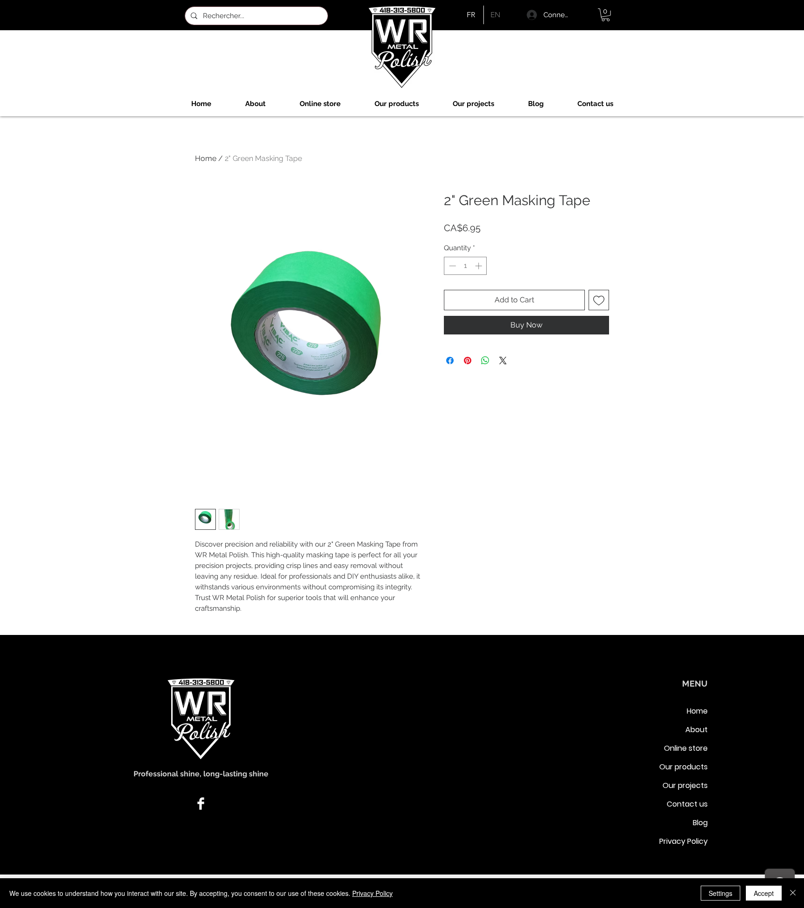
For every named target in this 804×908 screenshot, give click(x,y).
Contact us (687, 804)
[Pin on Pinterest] (467, 360)
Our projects (685, 785)
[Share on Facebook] (450, 360)
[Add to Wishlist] (599, 300)
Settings (720, 893)
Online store (686, 748)
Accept (764, 893)
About (696, 729)
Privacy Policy (683, 841)
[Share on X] (503, 360)
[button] (605, 14)
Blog (700, 822)
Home (205, 158)
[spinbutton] (465, 265)
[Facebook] (200, 803)
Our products (683, 766)
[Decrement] (451, 265)
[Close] (792, 893)
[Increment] (479, 265)
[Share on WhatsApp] (485, 360)
